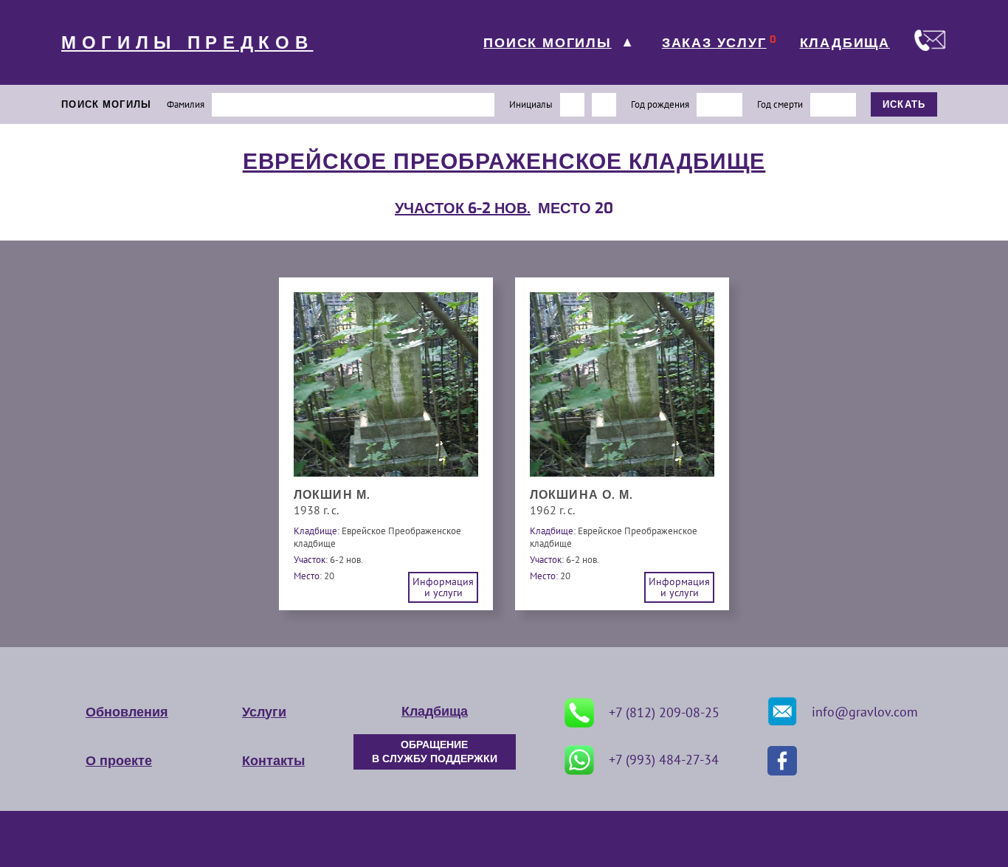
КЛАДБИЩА (845, 43)
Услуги (264, 712)
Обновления (127, 712)
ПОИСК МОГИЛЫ (547, 43)
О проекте (119, 761)
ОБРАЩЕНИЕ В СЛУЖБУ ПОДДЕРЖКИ (434, 752)
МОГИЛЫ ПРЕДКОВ (187, 43)
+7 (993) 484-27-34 (664, 759)
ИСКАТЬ (904, 104)
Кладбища (434, 711)
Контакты (273, 761)
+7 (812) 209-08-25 (664, 712)
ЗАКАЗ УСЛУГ (714, 43)
